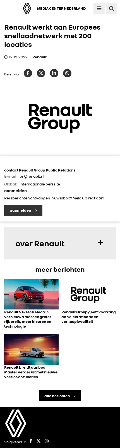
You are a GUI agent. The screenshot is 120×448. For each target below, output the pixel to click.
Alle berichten (57, 395)
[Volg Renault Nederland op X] (38, 441)
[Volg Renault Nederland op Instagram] (47, 441)
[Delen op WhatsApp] (67, 73)
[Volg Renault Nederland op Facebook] (31, 441)
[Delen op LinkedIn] (54, 73)
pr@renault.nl (32, 176)
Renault (39, 56)
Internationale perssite (40, 184)
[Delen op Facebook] (28, 73)
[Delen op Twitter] (41, 73)
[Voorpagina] (18, 8)
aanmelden (21, 210)
